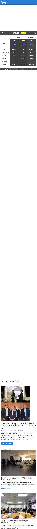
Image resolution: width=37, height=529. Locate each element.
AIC (6, 2)
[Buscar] (35, 33)
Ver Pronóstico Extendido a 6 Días (18, 69)
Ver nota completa (7, 443)
